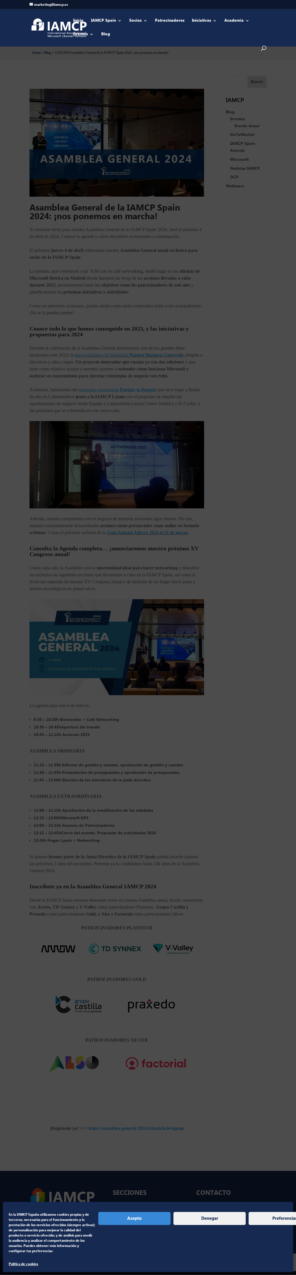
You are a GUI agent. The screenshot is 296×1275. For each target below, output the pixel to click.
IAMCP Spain (103, 21)
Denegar (209, 1218)
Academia (234, 21)
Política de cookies (23, 1264)
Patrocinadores (169, 21)
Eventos (80, 34)
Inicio (78, 21)
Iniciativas (201, 21)
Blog (105, 34)
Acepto (134, 1218)
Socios (135, 21)
